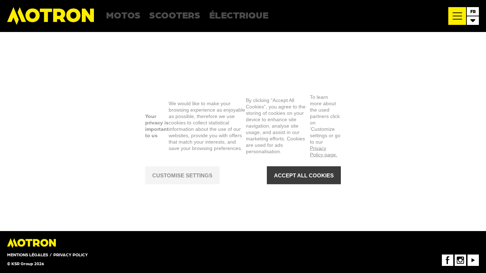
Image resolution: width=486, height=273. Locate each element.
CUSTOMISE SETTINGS (182, 175)
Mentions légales (27, 254)
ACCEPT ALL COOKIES (304, 175)
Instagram (460, 257)
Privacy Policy (70, 254)
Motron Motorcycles (51, 16)
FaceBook (447, 257)
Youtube (473, 257)
